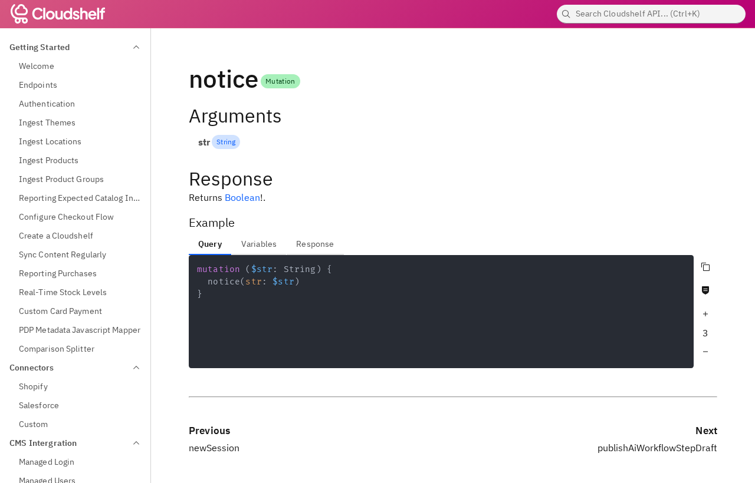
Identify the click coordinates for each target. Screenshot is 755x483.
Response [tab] (315, 244)
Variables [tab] (259, 244)
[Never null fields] (705, 290)
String (225, 141)
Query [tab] (210, 244)
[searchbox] (651, 14)
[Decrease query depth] (705, 351)
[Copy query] (705, 267)
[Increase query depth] (705, 314)
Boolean (242, 197)
